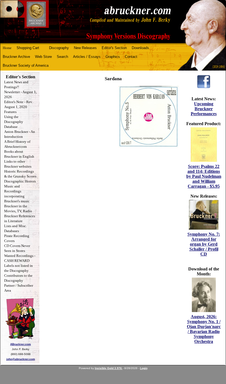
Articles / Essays (87, 57)
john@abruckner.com (20, 359)
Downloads (140, 48)
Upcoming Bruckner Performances (204, 108)
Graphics (113, 57)
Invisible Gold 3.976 (109, 368)
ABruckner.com (20, 344)
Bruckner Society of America (26, 65)
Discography (59, 48)
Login (143, 368)
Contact (131, 57)
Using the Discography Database (13, 122)
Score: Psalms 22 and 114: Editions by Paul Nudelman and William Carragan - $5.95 (203, 176)
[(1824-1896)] (113, 21)
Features (10, 112)
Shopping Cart (28, 48)
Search (62, 57)
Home (7, 48)
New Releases (85, 48)
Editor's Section (114, 48)
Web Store (43, 57)
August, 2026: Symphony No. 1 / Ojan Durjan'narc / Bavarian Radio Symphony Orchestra (204, 329)
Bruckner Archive (16, 57)
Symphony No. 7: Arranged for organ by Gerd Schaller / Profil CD (203, 244)
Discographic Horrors (20, 181)
